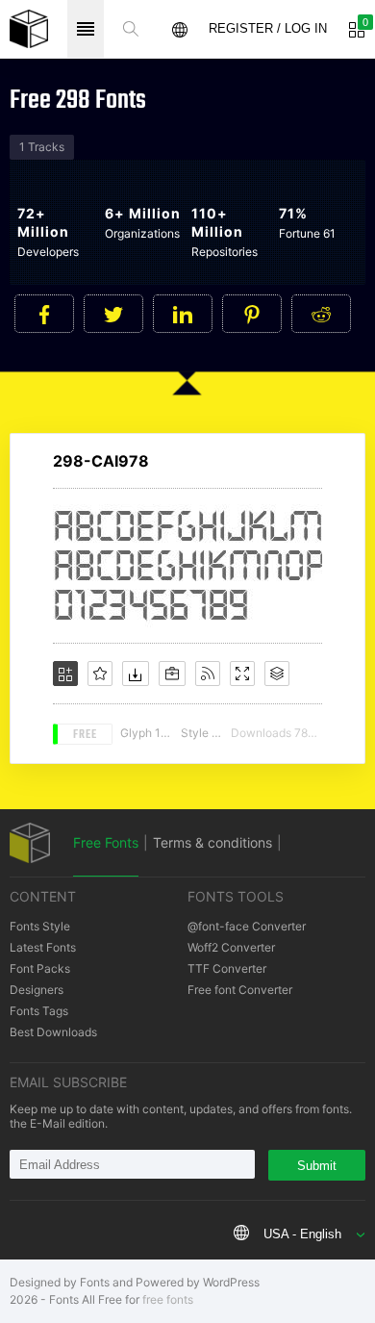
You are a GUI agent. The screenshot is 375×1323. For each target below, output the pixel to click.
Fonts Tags (39, 1011)
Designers (36, 989)
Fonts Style (40, 926)
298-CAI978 (101, 461)
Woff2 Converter (231, 947)
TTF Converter (227, 968)
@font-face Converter (247, 926)
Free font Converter (240, 989)
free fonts (167, 1299)
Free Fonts (105, 842)
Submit (317, 1165)
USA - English (302, 1234)
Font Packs (40, 968)
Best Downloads (53, 1032)
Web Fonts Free (29, 29)
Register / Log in (268, 28)
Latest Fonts (43, 947)
